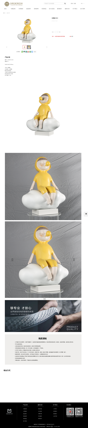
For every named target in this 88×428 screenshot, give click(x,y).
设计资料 (82, 8)
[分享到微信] (22, 51)
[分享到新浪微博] (28, 51)
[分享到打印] (32, 51)
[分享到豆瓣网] (30, 51)
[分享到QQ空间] (26, 51)
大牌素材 (20, 8)
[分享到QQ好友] (24, 51)
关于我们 (75, 8)
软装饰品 (44, 8)
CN (81, 3)
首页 (5, 8)
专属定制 (13, 8)
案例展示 (59, 8)
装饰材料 (36, 8)
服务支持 (67, 8)
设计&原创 (52, 8)
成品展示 (28, 8)
